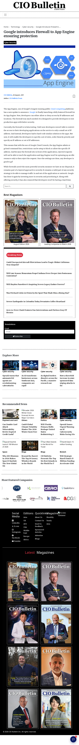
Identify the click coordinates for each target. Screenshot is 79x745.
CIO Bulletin (8, 95)
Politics (44, 420)
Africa (25, 540)
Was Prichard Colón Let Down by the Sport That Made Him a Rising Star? (37, 293)
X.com (16, 526)
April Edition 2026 (56, 708)
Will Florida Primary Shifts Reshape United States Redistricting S (48, 429)
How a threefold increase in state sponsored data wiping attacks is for (67, 381)
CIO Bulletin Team (15, 98)
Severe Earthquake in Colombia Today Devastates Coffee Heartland (35, 301)
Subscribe (18, 336)
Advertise (39, 535)
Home (6, 27)
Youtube (17, 541)
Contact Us (39, 521)
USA (25, 527)
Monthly (50, 517)
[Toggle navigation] (5, 15)
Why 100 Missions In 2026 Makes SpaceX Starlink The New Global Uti (10, 461)
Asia (25, 517)
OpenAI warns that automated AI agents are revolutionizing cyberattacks (10, 381)
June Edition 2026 (22, 665)
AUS (25, 524)
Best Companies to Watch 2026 (56, 623)
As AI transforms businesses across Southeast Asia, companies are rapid (29, 381)
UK (24, 521)
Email (7, 328)
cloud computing (58, 109)
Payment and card (9, 420)
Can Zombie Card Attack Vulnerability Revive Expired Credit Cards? (9, 429)
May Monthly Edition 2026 (56, 665)
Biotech (63, 452)
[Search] (70, 186)
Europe (26, 536)
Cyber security (28, 27)
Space (4, 452)
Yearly (49, 521)
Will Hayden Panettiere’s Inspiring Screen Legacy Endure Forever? (35, 284)
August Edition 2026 (21, 244)
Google (32, 112)
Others (24, 420)
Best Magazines (13, 194)
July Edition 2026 (22, 623)
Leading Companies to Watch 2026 (57, 244)
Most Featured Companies (17, 480)
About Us (38, 517)
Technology (15, 27)
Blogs (24, 452)
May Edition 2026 (22, 708)
